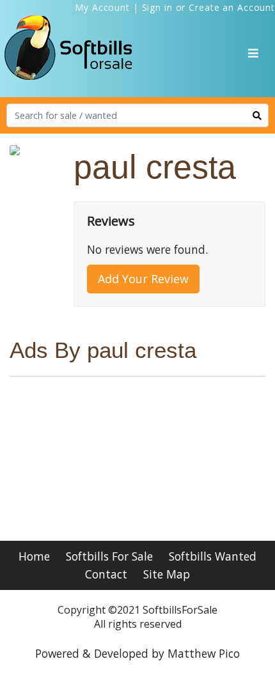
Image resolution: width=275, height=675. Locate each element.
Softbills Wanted (212, 556)
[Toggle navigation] (253, 53)
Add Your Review (143, 278)
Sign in (157, 7)
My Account (102, 7)
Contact (106, 574)
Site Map (166, 574)
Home (34, 556)
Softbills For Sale (109, 556)
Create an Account (232, 7)
